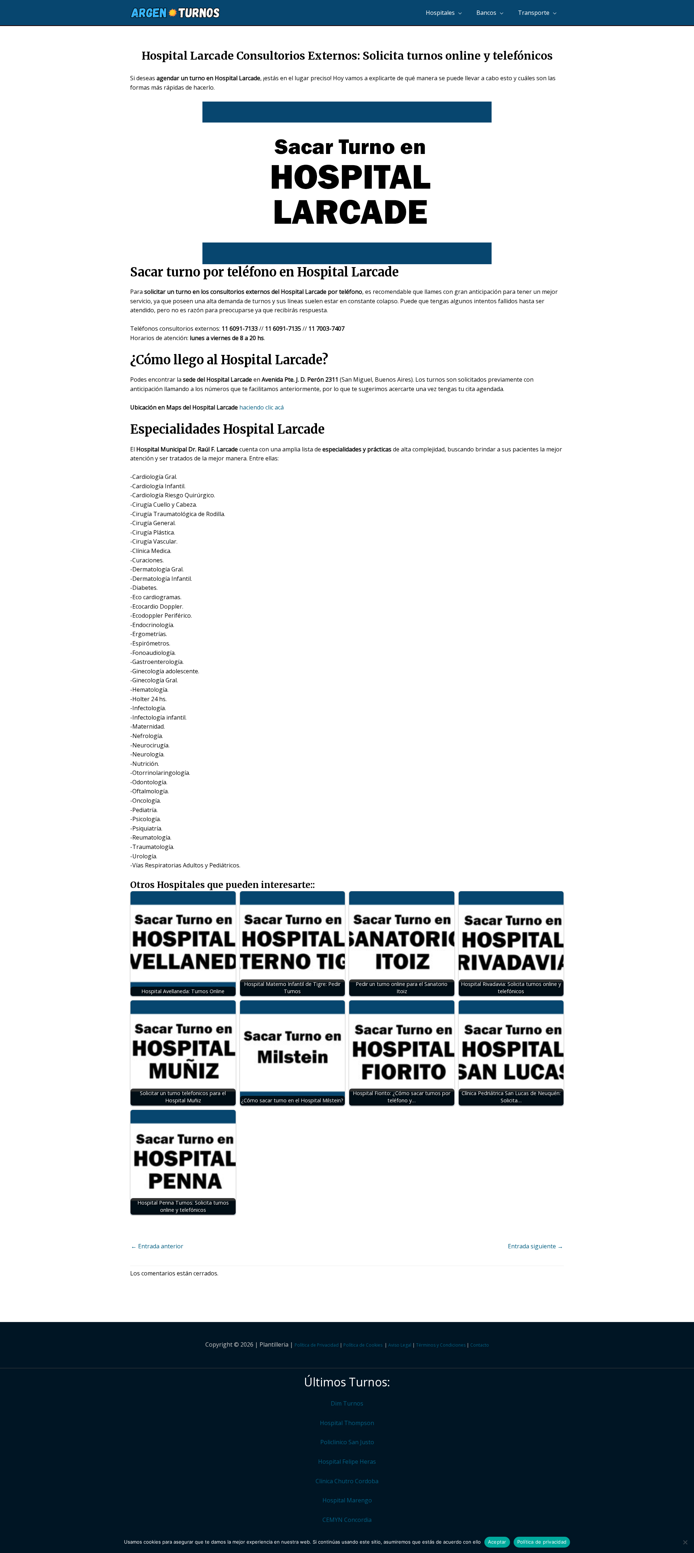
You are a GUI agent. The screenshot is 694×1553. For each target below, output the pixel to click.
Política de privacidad (542, 1542)
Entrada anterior (157, 1246)
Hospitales (440, 13)
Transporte (533, 13)
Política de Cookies (362, 1345)
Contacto (479, 1345)
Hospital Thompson (347, 1423)
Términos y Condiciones (441, 1345)
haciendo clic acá (261, 407)
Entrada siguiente (535, 1246)
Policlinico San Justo (347, 1442)
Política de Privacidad (317, 1345)
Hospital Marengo (347, 1500)
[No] (685, 1542)
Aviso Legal (399, 1345)
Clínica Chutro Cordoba (347, 1481)
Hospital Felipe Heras (347, 1462)
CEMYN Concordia (347, 1520)
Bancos (486, 13)
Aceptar (497, 1542)
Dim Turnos (347, 1403)
